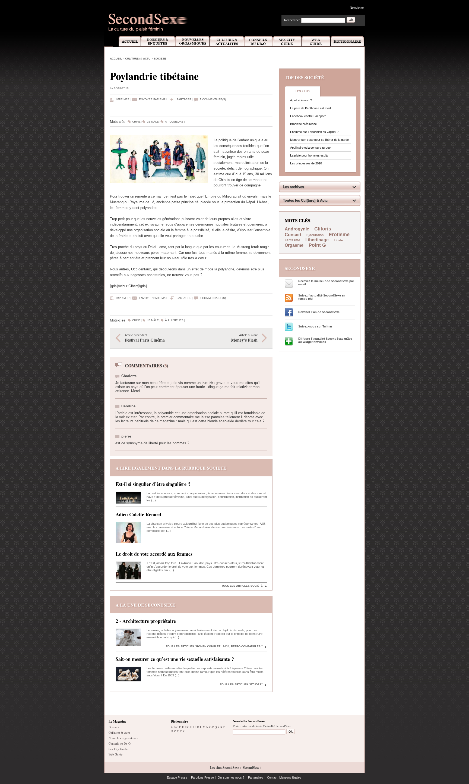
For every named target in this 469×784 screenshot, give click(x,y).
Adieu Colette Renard (138, 514)
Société (160, 58)
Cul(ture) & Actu (137, 58)
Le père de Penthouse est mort (310, 108)
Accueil (127, 41)
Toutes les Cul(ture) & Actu (305, 200)
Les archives (293, 187)
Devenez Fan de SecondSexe (319, 312)
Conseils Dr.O (258, 41)
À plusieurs (174, 121)
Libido (338, 240)
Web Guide (316, 41)
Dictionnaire (348, 41)
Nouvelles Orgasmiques (192, 41)
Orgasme (294, 245)
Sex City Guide (287, 41)
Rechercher (292, 20)
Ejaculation (315, 235)
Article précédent (145, 338)
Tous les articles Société (242, 585)
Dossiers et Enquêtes (158, 41)
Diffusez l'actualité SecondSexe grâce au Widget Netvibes (325, 340)
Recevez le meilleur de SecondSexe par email (326, 282)
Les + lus (303, 91)
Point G (317, 245)
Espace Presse (177, 777)
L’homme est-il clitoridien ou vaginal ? (314, 131)
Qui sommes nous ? (231, 777)
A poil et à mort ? (301, 100)
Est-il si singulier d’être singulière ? (153, 484)
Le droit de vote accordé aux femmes (154, 553)
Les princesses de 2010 (306, 163)
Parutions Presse (202, 777)
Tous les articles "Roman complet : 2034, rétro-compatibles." (214, 646)
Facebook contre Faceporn (308, 116)
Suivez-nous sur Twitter (315, 326)
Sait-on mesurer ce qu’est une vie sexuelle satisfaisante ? (175, 659)
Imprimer (122, 99)
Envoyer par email (153, 99)
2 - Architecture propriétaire (146, 620)
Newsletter (357, 7)
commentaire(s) (213, 99)
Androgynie (297, 229)
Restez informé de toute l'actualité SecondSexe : (263, 726)
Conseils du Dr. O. (120, 743)
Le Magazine (117, 721)
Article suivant (244, 338)
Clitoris (322, 229)
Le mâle (153, 121)
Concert (293, 234)
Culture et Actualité (227, 41)
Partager (184, 99)
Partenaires (255, 777)
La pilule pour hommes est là (309, 155)
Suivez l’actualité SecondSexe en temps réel (321, 297)
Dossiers (114, 727)
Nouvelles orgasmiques (123, 738)
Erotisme (339, 234)
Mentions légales (290, 777)
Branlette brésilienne (303, 124)
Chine (136, 121)
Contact (272, 777)
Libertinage (317, 240)
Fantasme (292, 240)
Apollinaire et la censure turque (310, 147)
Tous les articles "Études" (241, 684)
